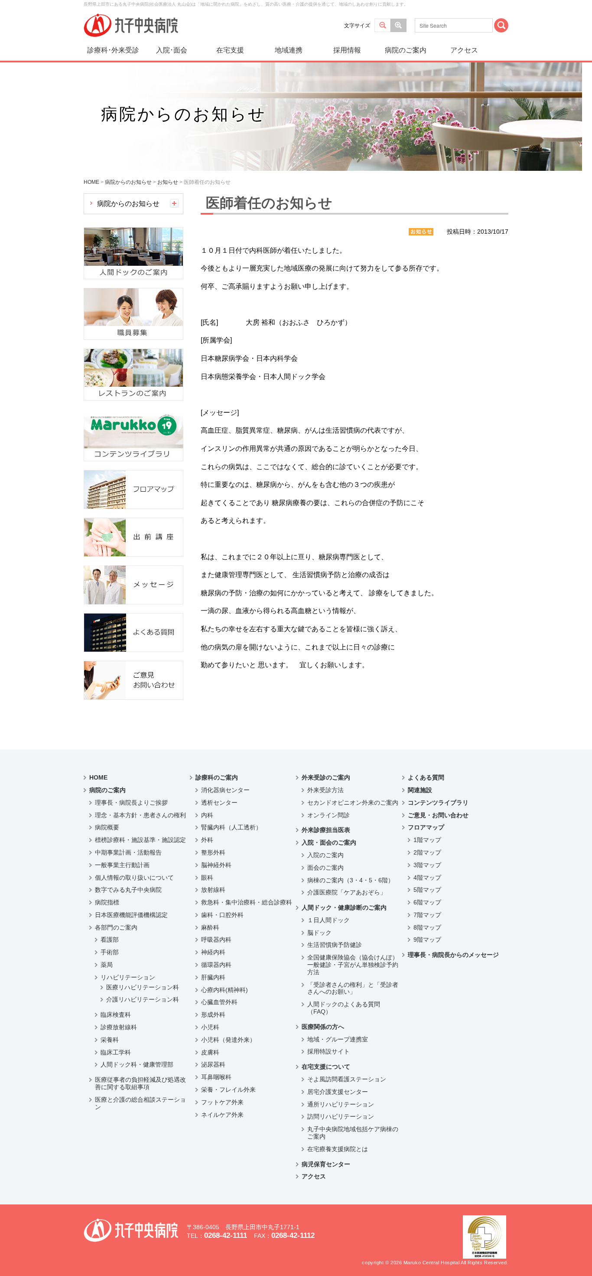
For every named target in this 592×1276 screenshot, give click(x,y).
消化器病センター (225, 789)
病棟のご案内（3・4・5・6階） (350, 880)
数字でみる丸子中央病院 (128, 889)
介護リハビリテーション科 (142, 999)
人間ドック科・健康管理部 (137, 1064)
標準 (382, 25)
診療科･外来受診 (113, 50)
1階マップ (427, 839)
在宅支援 (230, 50)
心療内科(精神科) (224, 989)
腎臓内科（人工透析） (231, 827)
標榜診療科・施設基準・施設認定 (140, 839)
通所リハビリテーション (340, 1104)
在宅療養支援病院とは (337, 1148)
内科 (207, 815)
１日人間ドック (328, 920)
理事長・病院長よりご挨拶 (131, 802)
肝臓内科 (213, 977)
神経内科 (213, 952)
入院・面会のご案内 (329, 842)
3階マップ (427, 865)
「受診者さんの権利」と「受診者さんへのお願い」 (352, 988)
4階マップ (427, 877)
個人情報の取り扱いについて (134, 877)
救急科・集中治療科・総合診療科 (246, 902)
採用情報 (347, 50)
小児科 (210, 1027)
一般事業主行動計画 (122, 865)
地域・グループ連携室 (337, 1039)
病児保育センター (326, 1164)
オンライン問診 (328, 815)
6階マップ (427, 902)
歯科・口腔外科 (222, 914)
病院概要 (107, 827)
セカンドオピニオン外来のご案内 (352, 802)
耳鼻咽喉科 (216, 1077)
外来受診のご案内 (326, 777)
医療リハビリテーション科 (142, 987)
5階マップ (427, 889)
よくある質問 (426, 777)
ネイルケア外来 (222, 1114)
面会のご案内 (325, 867)
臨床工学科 (116, 1052)
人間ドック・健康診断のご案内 (344, 907)
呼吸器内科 (216, 939)
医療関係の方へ (323, 1026)
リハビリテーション (128, 977)
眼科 (207, 877)
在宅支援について (326, 1066)
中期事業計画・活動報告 (128, 852)
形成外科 (213, 1014)
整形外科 (213, 852)
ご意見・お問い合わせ (438, 815)
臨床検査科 (116, 1014)
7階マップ (427, 914)
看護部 (110, 939)
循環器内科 (216, 964)
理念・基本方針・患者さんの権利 (140, 815)
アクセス (464, 50)
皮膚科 (210, 1052)
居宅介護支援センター (337, 1091)
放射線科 (213, 889)
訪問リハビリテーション (340, 1116)
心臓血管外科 (219, 1002)
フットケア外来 (222, 1102)
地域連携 (289, 50)
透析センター (219, 802)
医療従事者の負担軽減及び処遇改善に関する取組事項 (140, 1083)
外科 (207, 839)
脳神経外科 (216, 865)
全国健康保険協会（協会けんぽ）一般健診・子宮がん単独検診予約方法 (352, 965)
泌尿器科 (213, 1064)
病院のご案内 (405, 50)
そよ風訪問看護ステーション (346, 1079)
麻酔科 (210, 927)
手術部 (110, 952)
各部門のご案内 (116, 927)
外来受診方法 (325, 789)
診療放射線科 (119, 1027)
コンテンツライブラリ (438, 802)
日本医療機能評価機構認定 (131, 914)
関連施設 (420, 789)
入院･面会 (171, 50)
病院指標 (107, 902)
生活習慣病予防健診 (334, 944)
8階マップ (427, 927)
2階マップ (427, 852)
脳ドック (319, 932)
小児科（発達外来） (228, 1039)
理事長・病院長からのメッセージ (453, 954)
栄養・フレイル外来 (228, 1089)
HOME (98, 777)
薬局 (107, 964)
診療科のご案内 (216, 777)
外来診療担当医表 (326, 829)
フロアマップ (426, 827)
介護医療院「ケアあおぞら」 (346, 892)
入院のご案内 (325, 855)
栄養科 (110, 1039)
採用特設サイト (328, 1051)
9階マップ (427, 939)
